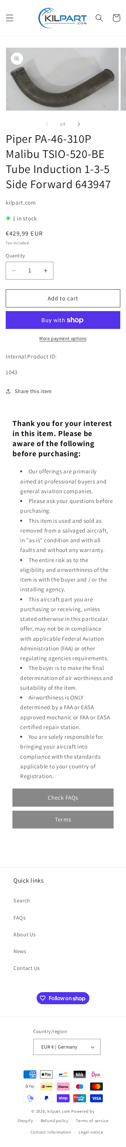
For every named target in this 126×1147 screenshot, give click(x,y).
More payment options (63, 338)
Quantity (15, 255)
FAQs (19, 917)
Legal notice (91, 1132)
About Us (24, 934)
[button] (9, 18)
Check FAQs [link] (63, 797)
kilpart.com (58, 1111)
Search (21, 900)
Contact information (51, 1132)
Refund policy (55, 1120)
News (20, 951)
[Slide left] (47, 124)
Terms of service (92, 1120)
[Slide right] (79, 124)
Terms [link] (63, 819)
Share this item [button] (33, 391)
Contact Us (26, 968)
